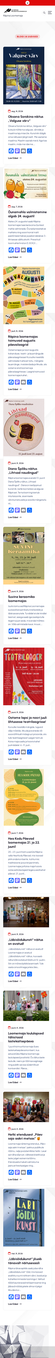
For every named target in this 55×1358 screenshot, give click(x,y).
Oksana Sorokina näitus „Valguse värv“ (25, 118)
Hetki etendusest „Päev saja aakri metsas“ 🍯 (25, 1136)
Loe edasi (13, 158)
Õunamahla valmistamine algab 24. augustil (27, 214)
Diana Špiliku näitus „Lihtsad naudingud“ (23, 471)
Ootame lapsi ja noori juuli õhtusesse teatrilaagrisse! (27, 719)
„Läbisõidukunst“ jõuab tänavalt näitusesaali (25, 1261)
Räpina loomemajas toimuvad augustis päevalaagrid (23, 340)
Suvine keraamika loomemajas (21, 599)
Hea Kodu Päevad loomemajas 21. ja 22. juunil (24, 842)
